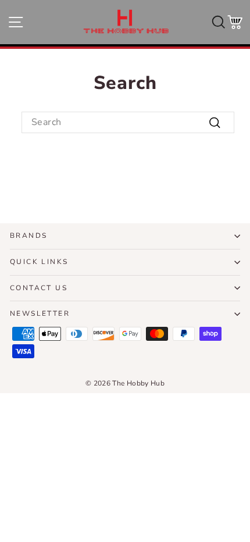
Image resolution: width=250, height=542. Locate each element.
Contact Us (38, 288)
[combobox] (128, 122)
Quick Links (39, 261)
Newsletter (40, 313)
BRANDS (28, 235)
